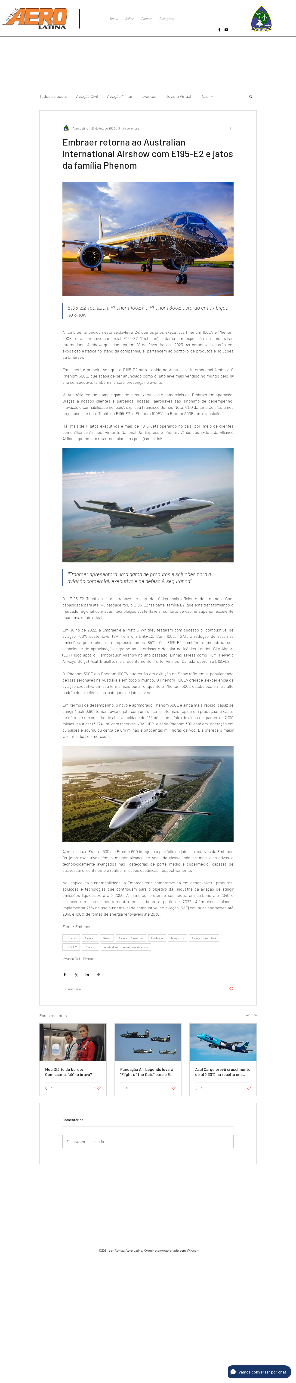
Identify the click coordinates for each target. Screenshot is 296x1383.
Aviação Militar (119, 96)
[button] (251, 96)
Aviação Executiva (204, 938)
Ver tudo (251, 1015)
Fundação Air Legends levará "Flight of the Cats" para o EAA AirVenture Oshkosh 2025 (147, 1072)
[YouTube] (226, 29)
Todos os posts (53, 96)
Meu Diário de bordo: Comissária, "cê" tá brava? (68, 1072)
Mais (204, 96)
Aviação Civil (87, 96)
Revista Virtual (178, 96)
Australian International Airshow (126, 947)
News (107, 938)
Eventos (149, 96)
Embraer (157, 938)
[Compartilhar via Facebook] (64, 974)
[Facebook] (219, 29)
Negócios (177, 938)
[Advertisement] (139, 1294)
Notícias (71, 938)
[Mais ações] (231, 128)
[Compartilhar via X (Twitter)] (76, 974)
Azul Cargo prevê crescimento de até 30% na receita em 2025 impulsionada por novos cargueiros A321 (222, 1072)
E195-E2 (71, 947)
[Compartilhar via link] (98, 974)
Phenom (90, 947)
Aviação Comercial (131, 938)
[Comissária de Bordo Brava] (73, 1042)
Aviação (90, 938)
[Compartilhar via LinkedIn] (87, 974)
